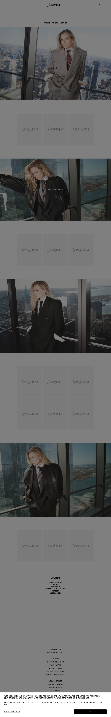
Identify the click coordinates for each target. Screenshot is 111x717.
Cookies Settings (12, 712)
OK (90, 712)
